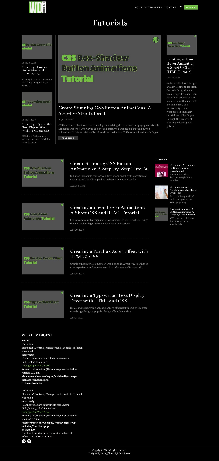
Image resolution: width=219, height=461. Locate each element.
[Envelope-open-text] (29, 441)
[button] (181, 7)
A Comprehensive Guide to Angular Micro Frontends (183, 190)
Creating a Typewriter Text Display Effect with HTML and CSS (37, 127)
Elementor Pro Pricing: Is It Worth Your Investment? (182, 168)
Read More (68, 138)
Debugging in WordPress (35, 365)
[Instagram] (24, 441)
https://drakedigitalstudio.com (116, 453)
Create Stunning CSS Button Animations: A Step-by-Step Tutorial (104, 110)
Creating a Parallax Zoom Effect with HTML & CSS (34, 70)
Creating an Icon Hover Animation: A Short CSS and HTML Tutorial (181, 65)
